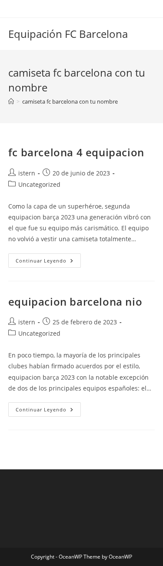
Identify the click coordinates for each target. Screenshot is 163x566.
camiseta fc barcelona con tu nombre (70, 101)
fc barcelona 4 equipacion (76, 152)
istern (26, 173)
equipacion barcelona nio (75, 301)
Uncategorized (39, 184)
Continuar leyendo (48, 262)
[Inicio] (11, 101)
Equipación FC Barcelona (68, 34)
